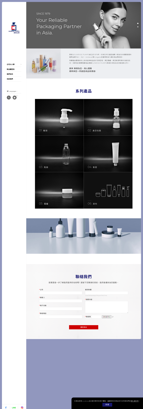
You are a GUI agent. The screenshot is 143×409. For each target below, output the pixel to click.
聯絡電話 (43, 313)
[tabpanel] (83, 25)
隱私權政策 (135, 401)
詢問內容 (89, 299)
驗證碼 (88, 317)
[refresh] (112, 316)
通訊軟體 (88, 290)
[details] (59, 117)
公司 (41, 290)
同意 (107, 405)
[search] (9, 98)
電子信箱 (43, 305)
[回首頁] (14, 27)
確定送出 (83, 327)
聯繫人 (42, 297)
